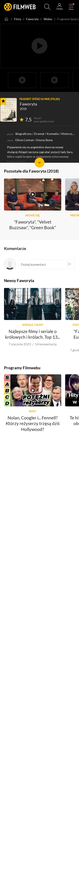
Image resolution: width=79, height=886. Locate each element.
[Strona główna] (6, 19)
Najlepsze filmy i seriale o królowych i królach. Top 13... (32, 333)
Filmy (17, 19)
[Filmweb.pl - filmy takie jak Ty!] (20, 7)
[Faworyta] (8, 110)
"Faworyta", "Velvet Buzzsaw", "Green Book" (32, 224)
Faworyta (32, 19)
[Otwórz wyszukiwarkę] (47, 7)
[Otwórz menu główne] (71, 7)
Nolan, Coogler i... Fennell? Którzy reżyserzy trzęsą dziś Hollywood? (33, 423)
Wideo (48, 19)
